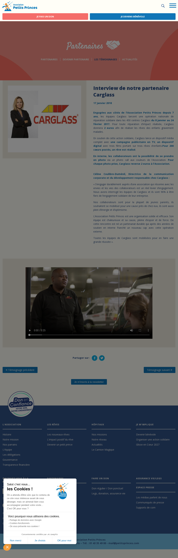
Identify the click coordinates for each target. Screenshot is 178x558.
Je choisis (40, 540)
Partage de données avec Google (26, 520)
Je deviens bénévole (133, 16)
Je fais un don (45, 16)
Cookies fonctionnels (20, 523)
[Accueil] (19, 6)
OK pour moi (64, 540)
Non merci (15, 540)
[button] (7, 547)
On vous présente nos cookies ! (24, 526)
